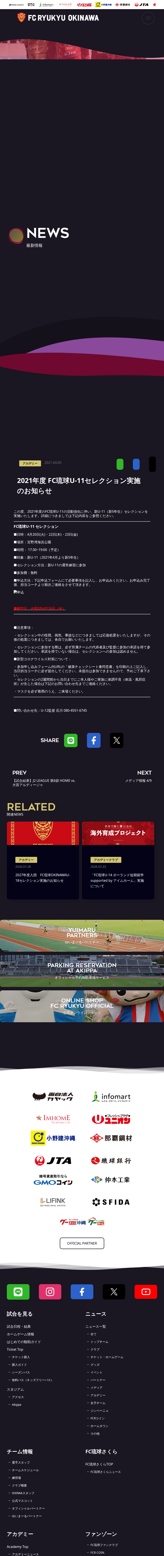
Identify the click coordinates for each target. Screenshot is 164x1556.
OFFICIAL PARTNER (82, 1243)
